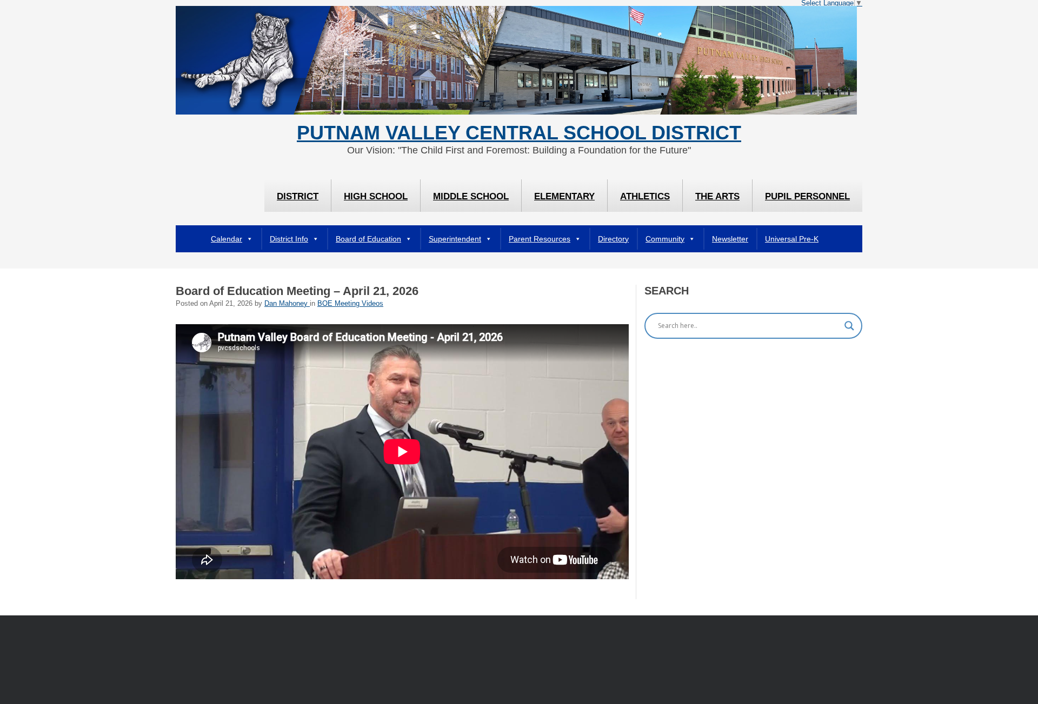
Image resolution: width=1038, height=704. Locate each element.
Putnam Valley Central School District (519, 133)
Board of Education (368, 238)
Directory (613, 238)
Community (665, 238)
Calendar (226, 238)
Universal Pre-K (792, 238)
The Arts (717, 196)
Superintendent (455, 238)
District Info (289, 238)
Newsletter (730, 238)
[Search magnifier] (849, 325)
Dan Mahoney (287, 303)
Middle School (471, 196)
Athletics (645, 196)
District (297, 196)
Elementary (564, 196)
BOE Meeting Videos (350, 303)
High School (376, 196)
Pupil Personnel (807, 196)
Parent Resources (539, 238)
